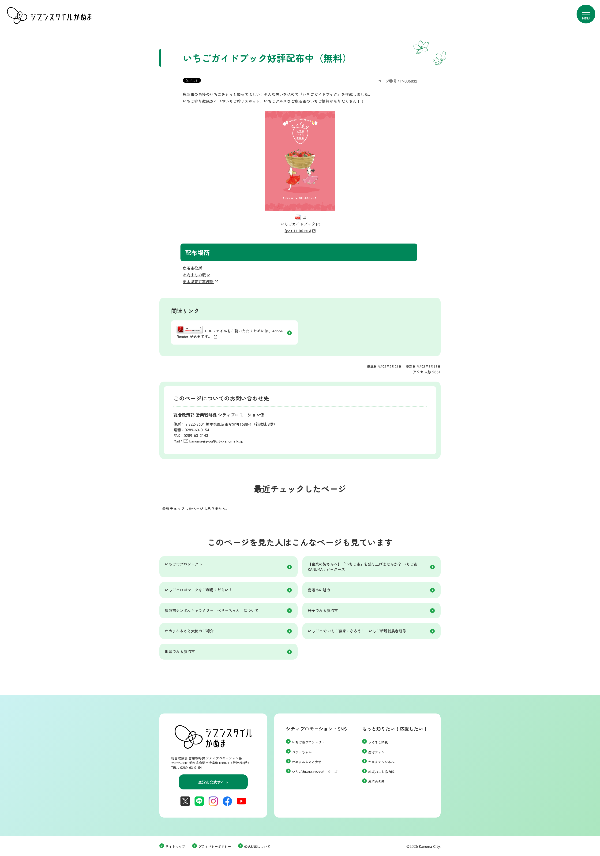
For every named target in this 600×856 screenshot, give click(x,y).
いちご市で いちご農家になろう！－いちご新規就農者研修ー (359, 631)
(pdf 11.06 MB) (298, 230)
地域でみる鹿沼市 (180, 651)
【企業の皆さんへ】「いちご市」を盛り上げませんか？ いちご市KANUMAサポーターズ (362, 566)
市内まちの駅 (194, 275)
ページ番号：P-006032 (397, 81)
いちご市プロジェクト (183, 564)
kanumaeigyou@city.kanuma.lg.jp (216, 441)
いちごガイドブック (298, 224)
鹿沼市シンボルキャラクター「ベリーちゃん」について (212, 610)
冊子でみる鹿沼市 (323, 610)
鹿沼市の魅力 (319, 590)
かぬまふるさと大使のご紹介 (189, 631)
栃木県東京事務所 (198, 281)
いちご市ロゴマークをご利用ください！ (198, 590)
